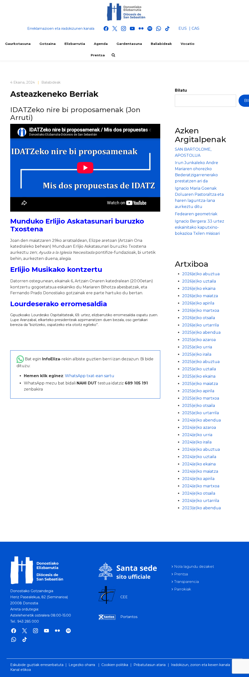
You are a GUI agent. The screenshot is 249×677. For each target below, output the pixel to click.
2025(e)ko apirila (198, 391)
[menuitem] (182, 28)
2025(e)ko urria (197, 347)
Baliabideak (161, 44)
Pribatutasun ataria (149, 665)
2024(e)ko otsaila (198, 493)
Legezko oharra (82, 665)
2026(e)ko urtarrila (200, 325)
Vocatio (188, 44)
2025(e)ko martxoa (200, 398)
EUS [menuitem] (182, 28)
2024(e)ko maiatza (200, 471)
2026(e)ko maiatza (200, 296)
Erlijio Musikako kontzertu (56, 269)
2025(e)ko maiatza (200, 383)
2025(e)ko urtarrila (200, 413)
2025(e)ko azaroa (199, 339)
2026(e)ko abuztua (201, 274)
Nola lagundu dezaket (194, 566)
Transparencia (186, 581)
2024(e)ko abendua (201, 420)
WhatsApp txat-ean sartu (89, 375)
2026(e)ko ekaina (198, 288)
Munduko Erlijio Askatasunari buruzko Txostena (77, 225)
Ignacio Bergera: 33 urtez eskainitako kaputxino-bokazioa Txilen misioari (199, 227)
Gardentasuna (129, 44)
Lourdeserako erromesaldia (58, 304)
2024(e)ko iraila (197, 442)
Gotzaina (47, 44)
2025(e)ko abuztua (201, 361)
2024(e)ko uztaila (199, 456)
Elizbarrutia (74, 44)
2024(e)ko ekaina (199, 464)
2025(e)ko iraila (196, 354)
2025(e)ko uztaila (199, 369)
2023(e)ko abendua (201, 508)
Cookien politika (114, 665)
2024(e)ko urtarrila (200, 500)
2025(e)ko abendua (201, 332)
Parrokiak (182, 589)
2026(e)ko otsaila (198, 317)
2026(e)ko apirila (198, 303)
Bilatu (181, 90)
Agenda (101, 44)
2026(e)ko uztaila (199, 281)
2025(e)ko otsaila (198, 405)
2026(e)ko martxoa (200, 310)
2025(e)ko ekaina (198, 376)
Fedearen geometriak (196, 214)
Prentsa (98, 55)
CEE (124, 597)
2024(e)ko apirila (198, 478)
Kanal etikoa (20, 669)
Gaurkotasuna (18, 44)
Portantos (128, 617)
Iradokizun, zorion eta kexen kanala (200, 665)
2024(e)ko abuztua (201, 449)
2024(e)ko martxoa (200, 486)
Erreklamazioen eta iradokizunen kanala (60, 28)
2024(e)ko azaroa (199, 427)
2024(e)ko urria (197, 434)
